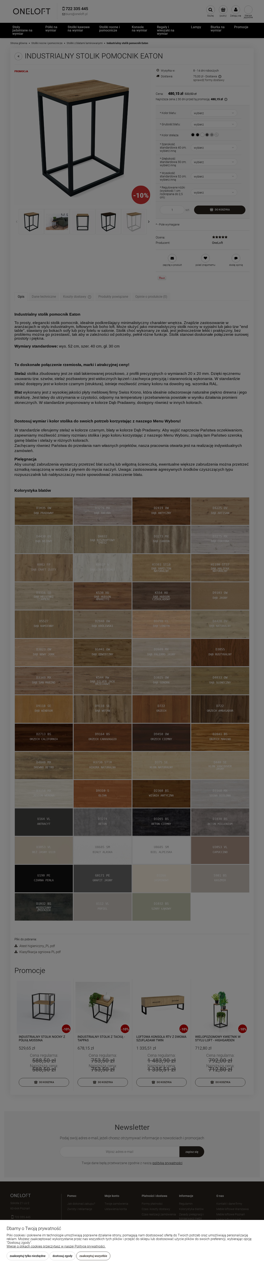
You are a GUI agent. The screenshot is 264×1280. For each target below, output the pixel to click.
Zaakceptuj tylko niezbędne (28, 1256)
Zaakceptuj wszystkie (93, 1256)
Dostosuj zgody (62, 1256)
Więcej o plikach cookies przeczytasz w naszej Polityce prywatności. (56, 1246)
